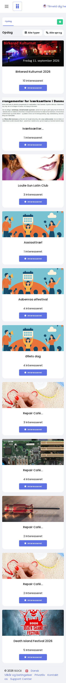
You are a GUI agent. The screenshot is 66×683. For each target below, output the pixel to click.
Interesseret (34, 87)
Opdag (8, 21)
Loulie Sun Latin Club (33, 186)
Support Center (21, 679)
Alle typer (33, 32)
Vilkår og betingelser (18, 675)
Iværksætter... (33, 129)
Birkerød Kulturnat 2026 (33, 72)
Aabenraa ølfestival (33, 300)
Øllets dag (33, 356)
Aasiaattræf (33, 243)
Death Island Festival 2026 (33, 641)
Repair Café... (33, 413)
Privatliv (40, 675)
